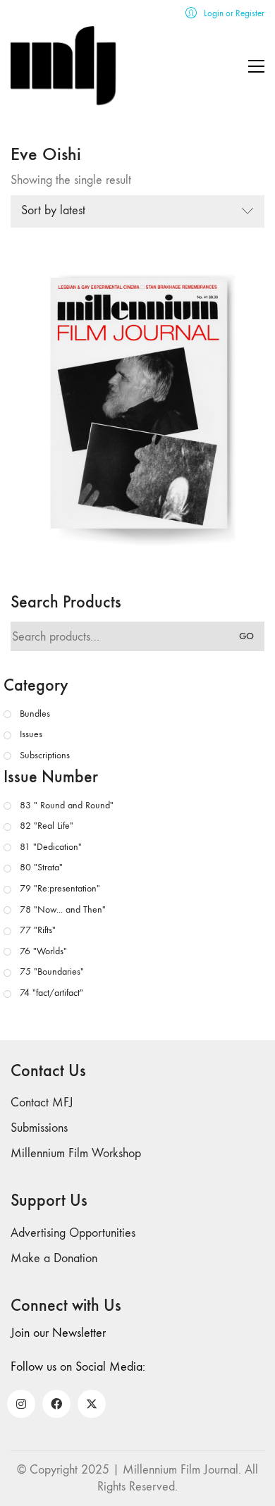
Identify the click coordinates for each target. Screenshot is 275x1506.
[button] (256, 66)
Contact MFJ (42, 1102)
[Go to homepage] (63, 66)
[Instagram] (21, 1404)
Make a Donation (54, 1258)
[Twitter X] (92, 1404)
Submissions (39, 1128)
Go (246, 636)
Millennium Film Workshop (76, 1153)
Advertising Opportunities (73, 1233)
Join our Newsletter (58, 1333)
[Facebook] (56, 1404)
